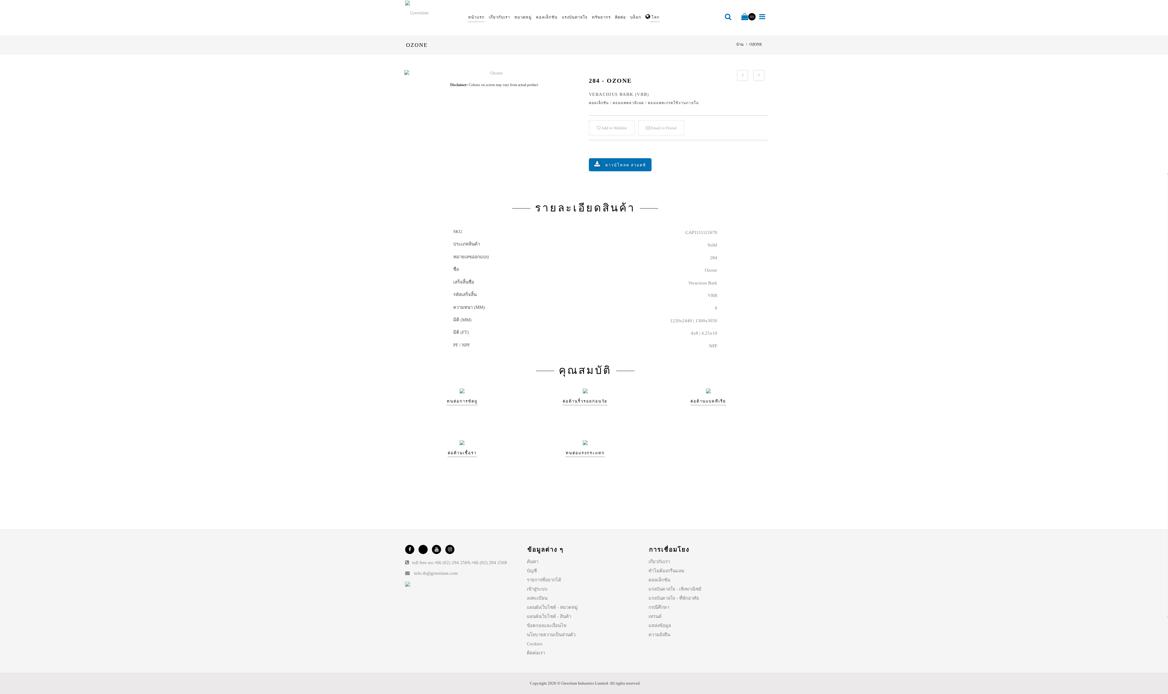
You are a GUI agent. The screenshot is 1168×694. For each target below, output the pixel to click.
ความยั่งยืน (659, 634)
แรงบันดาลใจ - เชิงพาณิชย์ (674, 589)
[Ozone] (494, 73)
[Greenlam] (433, 12)
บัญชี (532, 570)
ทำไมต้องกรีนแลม (666, 570)
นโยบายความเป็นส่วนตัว (551, 634)
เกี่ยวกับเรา (659, 561)
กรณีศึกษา (658, 607)
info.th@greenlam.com (436, 573)
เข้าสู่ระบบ (537, 589)
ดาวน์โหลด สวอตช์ (625, 165)
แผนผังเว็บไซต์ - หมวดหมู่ (552, 607)
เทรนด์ (655, 616)
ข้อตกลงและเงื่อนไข (546, 625)
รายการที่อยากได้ (544, 579)
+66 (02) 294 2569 (452, 562)
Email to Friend (663, 128)
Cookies (534, 643)
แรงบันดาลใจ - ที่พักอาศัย (673, 598)
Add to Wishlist (614, 128)
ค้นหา (532, 561)
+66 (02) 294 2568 (489, 562)
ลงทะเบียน (537, 598)
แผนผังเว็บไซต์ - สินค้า (549, 616)
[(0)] (744, 17)
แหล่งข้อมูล (659, 625)
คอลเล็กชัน (659, 579)
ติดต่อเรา (536, 652)
